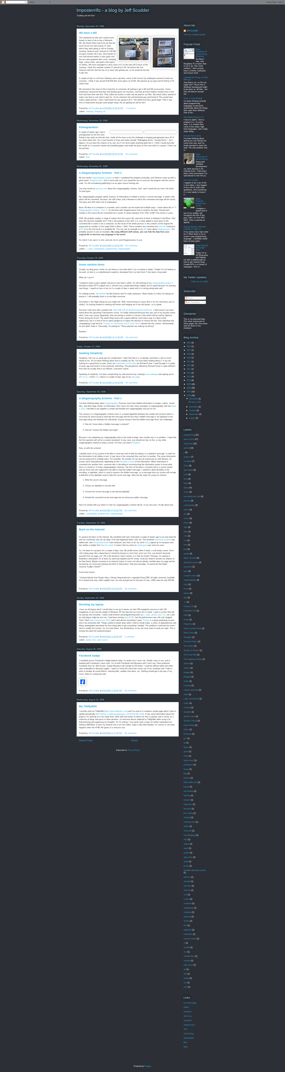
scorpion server (190, 575)
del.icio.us (83, 377)
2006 (189, 395)
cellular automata (191, 690)
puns (186, 571)
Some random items (91, 264)
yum (185, 987)
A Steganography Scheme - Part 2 (100, 172)
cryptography (98, 249)
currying (187, 707)
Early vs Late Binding (193, 98)
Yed (185, 1029)
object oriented (190, 558)
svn (164, 615)
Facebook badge (89, 655)
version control (190, 938)
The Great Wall (190, 655)
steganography (124, 249)
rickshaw (187, 886)
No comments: (132, 154)
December (193, 399)
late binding (188, 791)
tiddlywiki (187, 930)
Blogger (147, 1066)
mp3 (185, 839)
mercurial (187, 831)
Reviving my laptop (91, 604)
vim (185, 952)
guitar (186, 751)
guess (186, 747)
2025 (189, 343)
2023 (189, 346)
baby (186, 532)
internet (187, 778)
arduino (187, 668)
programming (111, 249)
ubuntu (186, 593)
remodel (187, 881)
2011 (189, 376)
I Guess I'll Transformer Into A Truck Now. (121, 323)
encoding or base (127, 461)
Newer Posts (85, 740)
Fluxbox (146, 620)
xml (185, 982)
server (186, 518)
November (193, 407)
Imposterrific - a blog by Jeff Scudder (113, 10)
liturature (187, 809)
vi (184, 943)
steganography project (161, 283)
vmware (187, 960)
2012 (189, 373)
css (185, 540)
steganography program (102, 178)
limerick (187, 800)
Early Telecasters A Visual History (202, 156)
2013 (189, 369)
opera (186, 861)
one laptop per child (192, 496)
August (192, 418)
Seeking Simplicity (91, 353)
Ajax (185, 527)
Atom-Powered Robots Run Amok (201, 202)
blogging (187, 677)
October (193, 410)
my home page (190, 1003)
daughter (187, 712)
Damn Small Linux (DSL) (100, 620)
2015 (189, 365)
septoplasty (189, 908)
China (186, 466)
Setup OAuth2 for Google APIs (202, 247)
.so (185, 602)
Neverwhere (101, 294)
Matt (185, 1047)
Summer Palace (190, 641)
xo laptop (187, 461)
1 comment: (131, 108)
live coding (188, 813)
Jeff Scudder (192, 31)
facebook (187, 1011)
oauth (186, 848)
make (147, 615)
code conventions (191, 699)
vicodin (187, 947)
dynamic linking (190, 721)
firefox (186, 729)
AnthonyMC (189, 1038)
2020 (189, 354)
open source (102, 640)
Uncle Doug (189, 1033)
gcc (142, 615)
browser (187, 501)
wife (185, 597)
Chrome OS (189, 606)
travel (186, 589)
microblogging (189, 835)
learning (187, 795)
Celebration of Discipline (126, 363)
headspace (188, 765)
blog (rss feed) (107, 545)
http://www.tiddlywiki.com (116, 711)
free (185, 549)
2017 (189, 361)
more (97, 377)
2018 (189, 358)
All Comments (193, 302)
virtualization (189, 956)
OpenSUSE (129, 617)
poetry (186, 510)
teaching (187, 916)
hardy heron (189, 760)
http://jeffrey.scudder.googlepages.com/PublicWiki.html (119, 714)
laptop (88, 640)
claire (186, 694)
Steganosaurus (96, 180)
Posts (190, 298)
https (186, 483)
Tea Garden (189, 646)
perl (160, 615)
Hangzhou (188, 624)
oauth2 (186, 853)
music (186, 492)
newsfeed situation (163, 540)
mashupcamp (189, 822)
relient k (187, 877)
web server (188, 965)
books (186, 681)
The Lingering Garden (193, 659)
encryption (135, 443)
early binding (189, 725)
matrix (186, 826)
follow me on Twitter (199, 281)
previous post (101, 188)
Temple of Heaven (191, 650)
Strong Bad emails (101, 542)
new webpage (152, 374)
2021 (189, 350)
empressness (189, 1025)
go (185, 743)
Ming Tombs (189, 633)
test (185, 925)
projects (187, 457)
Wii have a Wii (88, 32)
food (88, 157)
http (185, 773)
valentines (188, 934)
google (186, 553)
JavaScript (188, 444)
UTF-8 (82, 229)
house (186, 769)
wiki (145, 229)
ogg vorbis (188, 857)
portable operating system (195, 870)
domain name (189, 716)
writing (186, 978)
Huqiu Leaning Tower (192, 628)
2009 (189, 384)
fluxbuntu (187, 734)
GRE (186, 615)
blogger (187, 672)
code (90, 249)
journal (186, 787)
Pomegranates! (88, 127)
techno (186, 921)
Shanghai (188, 637)
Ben (185, 1042)
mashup (187, 817)
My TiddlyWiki (88, 706)
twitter (186, 523)
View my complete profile (194, 34)
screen (186, 899)
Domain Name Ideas (192, 136)
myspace (187, 1020)
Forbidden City (190, 611)
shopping (98, 111)
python (154, 615)
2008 (189, 388)
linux (94, 640)
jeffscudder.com (190, 782)
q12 (185, 514)
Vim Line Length (191, 180)
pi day (186, 866)
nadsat (186, 844)
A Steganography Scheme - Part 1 (100, 398)
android (187, 663)
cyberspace (142, 545)
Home (134, 740)
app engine (188, 470)
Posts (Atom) (133, 750)
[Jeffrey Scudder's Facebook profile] (82, 685)
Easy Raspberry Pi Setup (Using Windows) (201, 53)
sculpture (187, 903)
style (186, 584)
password (188, 567)
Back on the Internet (92, 529)
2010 (189, 380)
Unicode (162, 226)
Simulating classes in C (194, 117)
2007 (189, 391)
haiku (186, 756)
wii (104, 111)
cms (185, 536)
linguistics (188, 804)
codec (186, 703)
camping (89, 111)
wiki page (136, 377)
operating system (191, 562)
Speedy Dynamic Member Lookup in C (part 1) (195, 228)
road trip (187, 890)
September (194, 414)
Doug (147, 542)
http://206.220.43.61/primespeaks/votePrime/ (132, 310)
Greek (186, 619)
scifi (185, 894)
